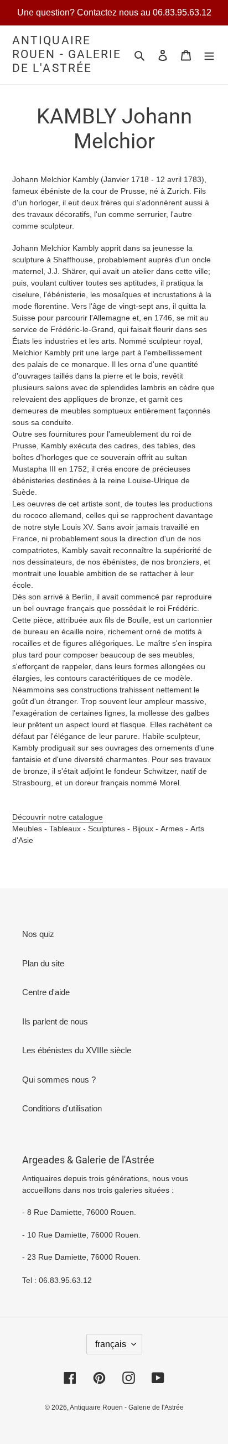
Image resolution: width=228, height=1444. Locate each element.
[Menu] (209, 55)
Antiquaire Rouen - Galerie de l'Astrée (67, 54)
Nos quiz (38, 934)
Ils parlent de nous (55, 1021)
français (110, 1344)
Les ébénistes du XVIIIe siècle (76, 1050)
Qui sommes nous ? (59, 1079)
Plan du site (43, 963)
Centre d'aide (46, 992)
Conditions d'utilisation (62, 1108)
